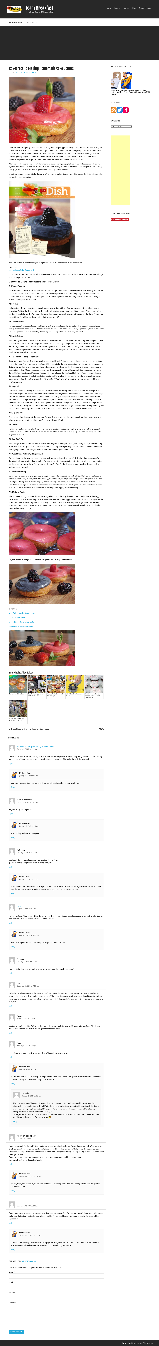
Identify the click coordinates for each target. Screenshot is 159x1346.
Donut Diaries (16, 729)
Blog (134, 8)
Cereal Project (145, 8)
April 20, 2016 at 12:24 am (28, 1069)
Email (11, 1282)
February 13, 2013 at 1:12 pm (28, 879)
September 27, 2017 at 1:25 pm (30, 1235)
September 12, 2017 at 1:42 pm (27, 1206)
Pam (19, 905)
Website (12, 1292)
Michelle (25, 1261)
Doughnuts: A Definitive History (21, 626)
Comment (12, 1303)
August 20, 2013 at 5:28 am (26, 908)
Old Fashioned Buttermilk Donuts (21, 622)
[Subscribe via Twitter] (120, 112)
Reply (11, 763)
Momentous (147, 1343)
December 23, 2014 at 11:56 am (28, 986)
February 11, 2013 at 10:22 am (27, 853)
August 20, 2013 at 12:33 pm (29, 935)
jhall (18, 1203)
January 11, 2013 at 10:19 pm (28, 775)
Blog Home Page (15, 22)
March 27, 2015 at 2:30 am (26, 1018)
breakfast (35, 729)
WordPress (135, 1343)
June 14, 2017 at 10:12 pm (25, 1139)
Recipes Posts (32, 22)
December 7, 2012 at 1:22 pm (27, 749)
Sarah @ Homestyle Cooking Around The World (37, 746)
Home (108, 8)
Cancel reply (33, 1261)
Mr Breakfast (36, 73)
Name (12, 1272)
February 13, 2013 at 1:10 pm (29, 826)
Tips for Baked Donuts (17, 617)
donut (42, 729)
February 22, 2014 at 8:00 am (27, 962)
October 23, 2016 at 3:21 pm (31, 1096)
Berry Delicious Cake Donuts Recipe (22, 270)
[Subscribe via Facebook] (126, 112)
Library (126, 8)
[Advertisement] (79, 43)
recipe (47, 729)
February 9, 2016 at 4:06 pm (26, 1045)
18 (103, 729)
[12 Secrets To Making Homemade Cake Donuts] (42, 258)
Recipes (117, 8)
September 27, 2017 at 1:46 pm (30, 1176)
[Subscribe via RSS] (114, 112)
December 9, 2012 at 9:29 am (27, 802)
